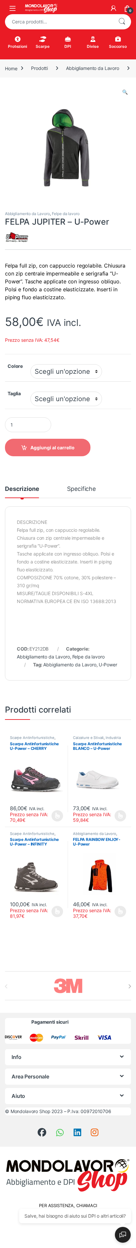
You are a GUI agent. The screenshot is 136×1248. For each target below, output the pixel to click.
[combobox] (59, 21)
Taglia (14, 393)
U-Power (108, 664)
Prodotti (39, 68)
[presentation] (129, 986)
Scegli (56, 815)
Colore (15, 366)
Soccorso (118, 46)
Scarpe (42, 46)
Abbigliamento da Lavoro (92, 68)
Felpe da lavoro (66, 213)
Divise (92, 46)
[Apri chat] (123, 1235)
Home (11, 68)
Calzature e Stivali (88, 737)
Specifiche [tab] (81, 489)
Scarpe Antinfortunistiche (32, 737)
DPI (67, 46)
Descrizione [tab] (22, 489)
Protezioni (17, 46)
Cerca (122, 21)
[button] (125, 92)
